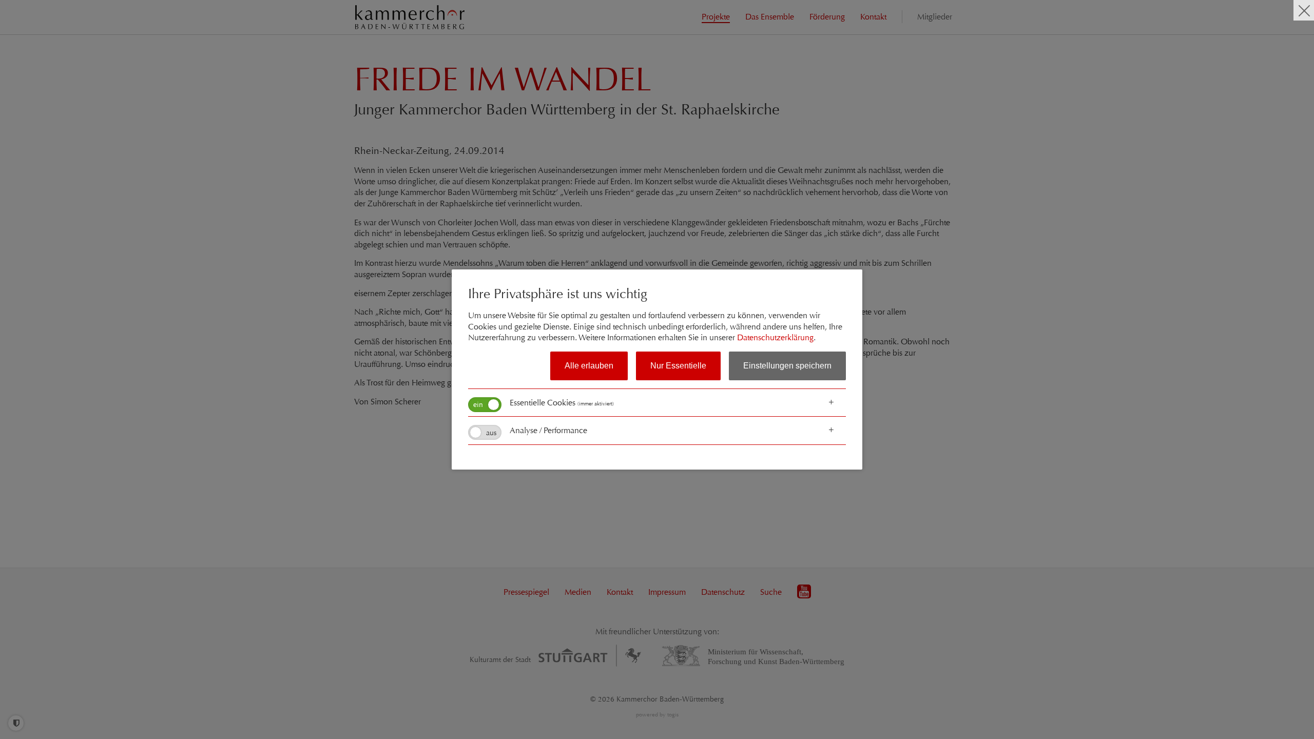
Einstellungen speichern (787, 365)
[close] (1303, 10)
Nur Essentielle (678, 365)
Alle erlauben (589, 365)
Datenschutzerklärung (775, 337)
